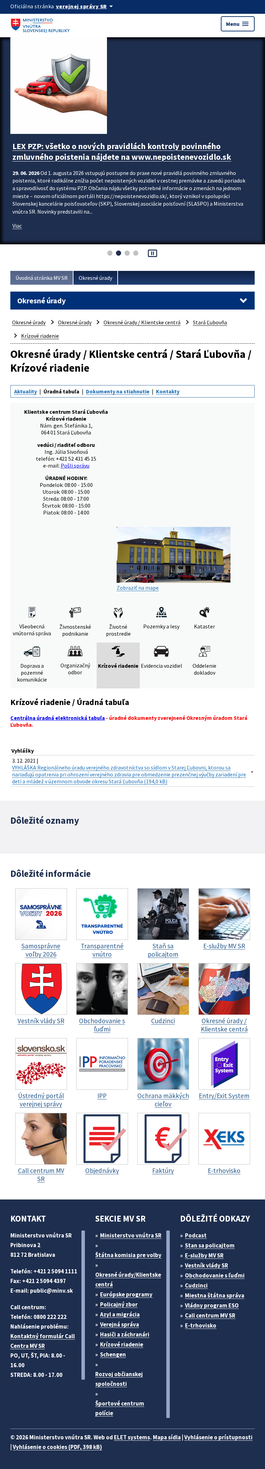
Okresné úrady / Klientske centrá (142, 322)
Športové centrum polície (119, 1408)
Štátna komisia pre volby (128, 1255)
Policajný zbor (119, 1304)
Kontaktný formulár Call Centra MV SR (42, 1341)
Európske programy (126, 1294)
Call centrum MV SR (210, 1315)
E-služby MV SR (204, 1255)
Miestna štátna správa (214, 1295)
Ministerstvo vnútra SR (130, 1235)
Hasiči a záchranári (124, 1334)
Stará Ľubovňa (210, 322)
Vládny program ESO (212, 1305)
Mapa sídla (167, 1437)
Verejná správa (119, 1324)
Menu (237, 24)
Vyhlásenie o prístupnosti (218, 1437)
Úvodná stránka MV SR (42, 277)
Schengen (113, 1354)
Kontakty (167, 391)
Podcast (196, 1235)
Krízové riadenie (40, 335)
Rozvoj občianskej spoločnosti (119, 1379)
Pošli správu (75, 465)
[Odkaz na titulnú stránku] (41, 24)
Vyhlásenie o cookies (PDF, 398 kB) (57, 1447)
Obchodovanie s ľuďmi (215, 1275)
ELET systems (132, 1437)
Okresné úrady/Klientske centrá (128, 1279)
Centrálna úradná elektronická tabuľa (57, 717)
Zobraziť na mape (138, 587)
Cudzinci (196, 1285)
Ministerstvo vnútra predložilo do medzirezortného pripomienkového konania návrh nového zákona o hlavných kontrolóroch (121, 157)
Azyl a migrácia (120, 1314)
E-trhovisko (200, 1325)
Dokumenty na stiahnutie (117, 391)
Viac (17, 236)
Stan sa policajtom (210, 1245)
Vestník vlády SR (206, 1265)
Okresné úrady (95, 277)
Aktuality (25, 391)
